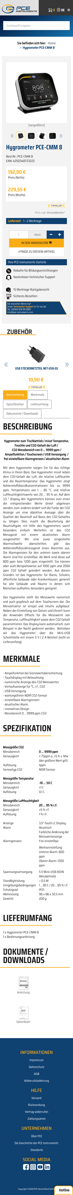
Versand (36, 1098)
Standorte (36, 1150)
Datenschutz (36, 1066)
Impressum (36, 1060)
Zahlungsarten (37, 1118)
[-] (51, 235)
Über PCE (36, 1136)
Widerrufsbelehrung (36, 1080)
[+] (59, 235)
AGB (36, 1073)
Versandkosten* (56, 212)
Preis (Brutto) (16, 195)
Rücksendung (36, 1104)
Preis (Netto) (16, 177)
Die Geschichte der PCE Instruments (36, 1143)
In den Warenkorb (35, 242)
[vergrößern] (36, 125)
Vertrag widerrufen (36, 1111)
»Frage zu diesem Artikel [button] (36, 251)
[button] (12, 136)
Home (52, 43)
